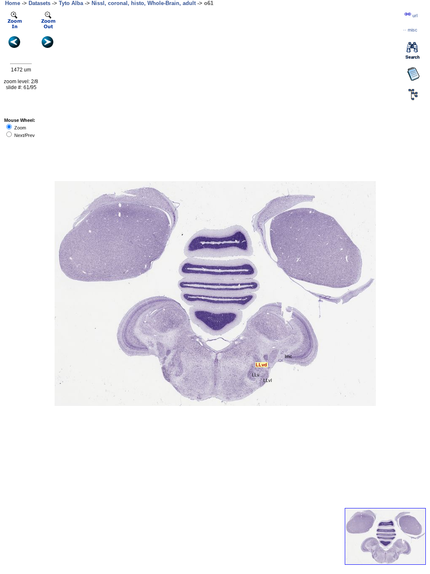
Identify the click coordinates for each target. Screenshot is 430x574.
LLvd (261, 364)
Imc (288, 356)
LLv (256, 374)
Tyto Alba (71, 3)
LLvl (267, 380)
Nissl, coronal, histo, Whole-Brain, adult (144, 3)
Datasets (39, 3)
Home (12, 3)
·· (410, 29)
